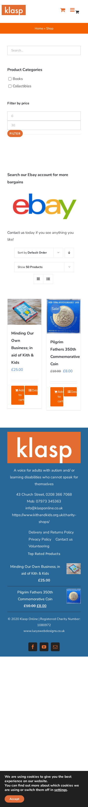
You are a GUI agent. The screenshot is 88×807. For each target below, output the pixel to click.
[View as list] (48, 279)
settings (60, 790)
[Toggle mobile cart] (62, 9)
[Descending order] (69, 253)
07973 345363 (48, 501)
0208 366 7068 (59, 494)
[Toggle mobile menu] (72, 9)
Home (39, 28)
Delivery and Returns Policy (51, 532)
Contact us (15, 232)
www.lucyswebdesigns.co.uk (44, 631)
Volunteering (39, 546)
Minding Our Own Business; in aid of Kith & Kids (22, 348)
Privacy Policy (40, 539)
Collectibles (22, 86)
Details (35, 390)
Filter (15, 133)
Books (18, 79)
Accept (14, 799)
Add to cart (21, 395)
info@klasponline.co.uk (44, 508)
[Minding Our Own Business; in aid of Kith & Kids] (24, 312)
